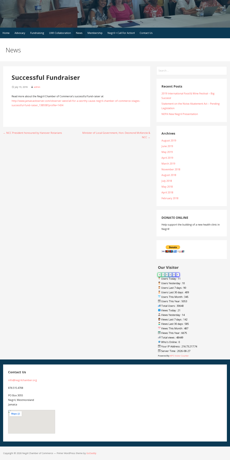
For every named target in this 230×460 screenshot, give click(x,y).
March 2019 (168, 163)
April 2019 (167, 158)
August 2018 (168, 175)
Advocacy (20, 33)
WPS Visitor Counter (179, 355)
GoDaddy (91, 453)
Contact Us (146, 33)
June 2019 (167, 146)
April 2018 (167, 192)
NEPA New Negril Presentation (179, 114)
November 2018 (170, 169)
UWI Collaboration (60, 33)
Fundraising (37, 33)
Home (6, 33)
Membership (94, 33)
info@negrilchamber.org (22, 380)
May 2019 (167, 152)
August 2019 (168, 140)
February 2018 (169, 198)
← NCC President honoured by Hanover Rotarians (32, 133)
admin (37, 86)
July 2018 (166, 181)
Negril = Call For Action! (121, 33)
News (79, 33)
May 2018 (167, 186)
